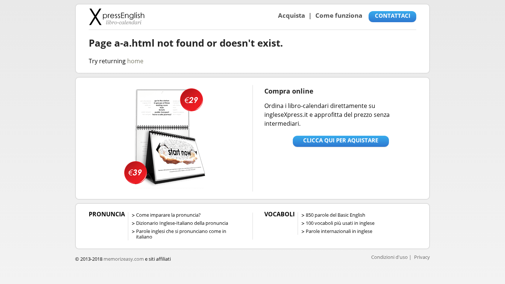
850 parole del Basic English (335, 215)
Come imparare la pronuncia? (168, 215)
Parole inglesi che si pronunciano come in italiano (181, 234)
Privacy (422, 257)
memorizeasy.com (124, 259)
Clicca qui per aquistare (340, 140)
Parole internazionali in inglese (339, 231)
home (135, 61)
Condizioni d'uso (389, 257)
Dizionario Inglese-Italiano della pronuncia (182, 223)
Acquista (291, 15)
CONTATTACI (392, 15)
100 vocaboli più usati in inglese (340, 223)
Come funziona (338, 15)
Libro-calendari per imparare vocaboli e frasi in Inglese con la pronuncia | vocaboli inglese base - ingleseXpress (117, 16)
